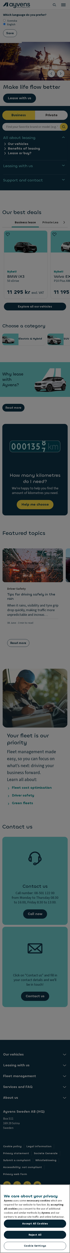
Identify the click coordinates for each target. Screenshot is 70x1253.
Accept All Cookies (35, 1223)
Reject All (35, 1234)
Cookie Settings (35, 1245)
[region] (35, 1218)
